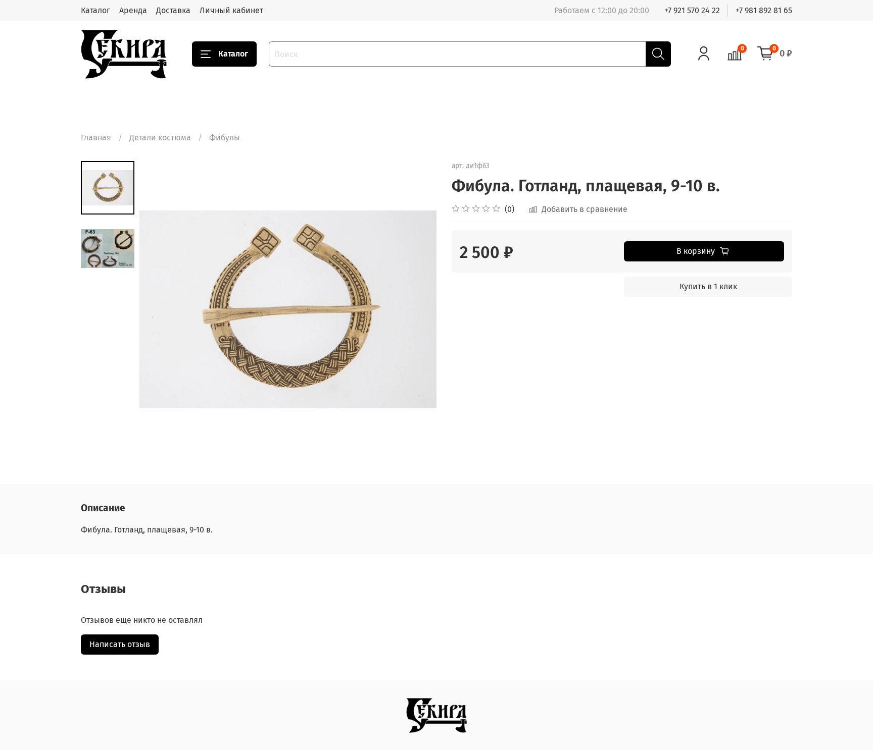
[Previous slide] (160, 309)
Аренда (133, 10)
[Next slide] (416, 309)
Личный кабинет (231, 10)
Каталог (95, 10)
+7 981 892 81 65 (764, 10)
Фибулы (224, 137)
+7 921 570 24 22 (692, 10)
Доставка (173, 10)
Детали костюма (160, 137)
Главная (96, 137)
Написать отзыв (119, 644)
